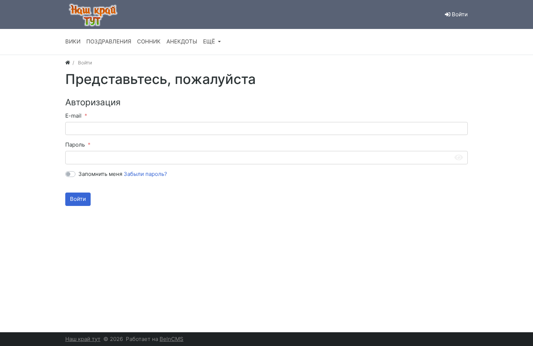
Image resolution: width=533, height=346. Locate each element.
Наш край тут (82, 339)
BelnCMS (171, 339)
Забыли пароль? (145, 173)
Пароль (75, 144)
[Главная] (67, 63)
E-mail (73, 115)
